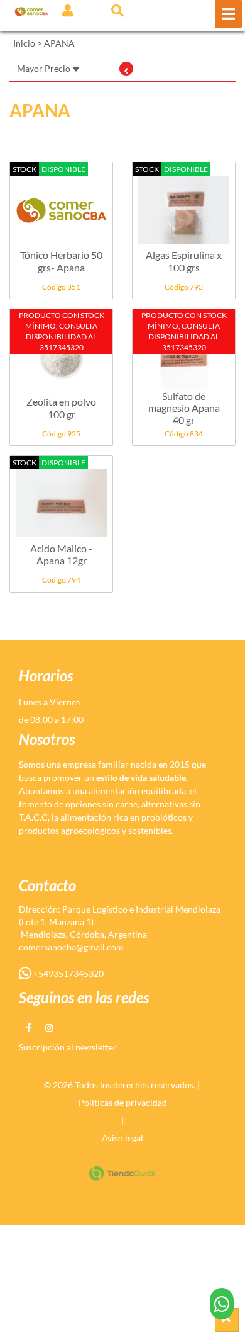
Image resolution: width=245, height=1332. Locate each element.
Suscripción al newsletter (68, 1047)
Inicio (24, 43)
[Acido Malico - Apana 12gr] (61, 497)
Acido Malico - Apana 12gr (61, 554)
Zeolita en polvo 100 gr (61, 407)
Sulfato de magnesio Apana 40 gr (184, 408)
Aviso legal (122, 1137)
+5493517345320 (67, 973)
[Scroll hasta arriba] (227, 1320)
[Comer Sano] (31, 11)
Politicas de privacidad (123, 1102)
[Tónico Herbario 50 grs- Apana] (61, 203)
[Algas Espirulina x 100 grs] (184, 203)
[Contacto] (222, 1303)
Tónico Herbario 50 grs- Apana (61, 261)
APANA (59, 43)
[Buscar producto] (117, 10)
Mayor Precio (44, 68)
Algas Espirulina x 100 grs (184, 261)
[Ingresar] (68, 10)
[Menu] (228, 14)
